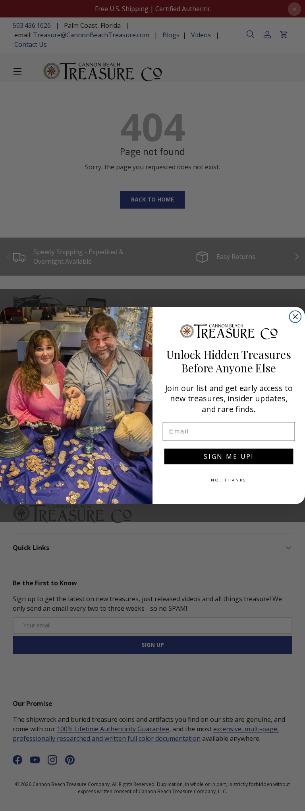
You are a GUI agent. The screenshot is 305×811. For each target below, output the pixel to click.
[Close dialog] (295, 317)
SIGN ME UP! (229, 456)
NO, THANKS (229, 480)
